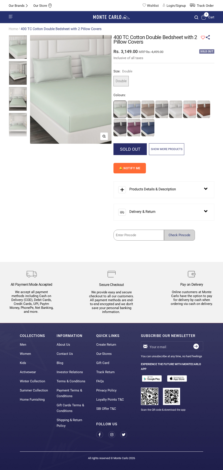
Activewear (28, 372)
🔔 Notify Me (129, 168)
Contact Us (65, 354)
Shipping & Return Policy (69, 423)
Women (25, 354)
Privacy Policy (106, 390)
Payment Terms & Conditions (69, 393)
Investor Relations (70, 372)
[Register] (196, 346)
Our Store (40, 6)
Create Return (106, 345)
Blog (60, 363)
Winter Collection (32, 381)
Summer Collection (34, 390)
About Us (63, 345)
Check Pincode (179, 235)
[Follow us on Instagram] (114, 435)
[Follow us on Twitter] (126, 435)
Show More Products (166, 149)
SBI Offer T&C (106, 409)
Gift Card (102, 363)
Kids (23, 363)
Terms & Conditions (71, 381)
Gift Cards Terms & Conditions (70, 408)
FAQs (100, 381)
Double (121, 81)
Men (23, 345)
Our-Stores (104, 354)
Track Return (105, 372)
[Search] (196, 17)
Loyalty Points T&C (110, 400)
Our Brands (17, 6)
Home (13, 29)
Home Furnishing (32, 400)
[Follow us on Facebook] (102, 435)
